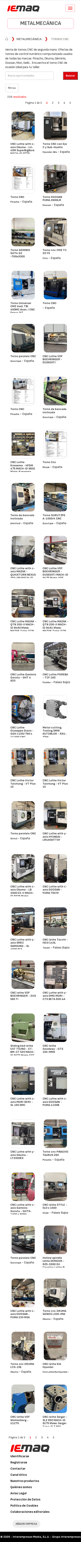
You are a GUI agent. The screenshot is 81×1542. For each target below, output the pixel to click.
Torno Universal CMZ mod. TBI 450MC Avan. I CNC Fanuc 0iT (22, 307)
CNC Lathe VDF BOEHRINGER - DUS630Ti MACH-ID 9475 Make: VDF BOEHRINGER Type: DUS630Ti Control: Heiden (55, 578)
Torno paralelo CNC (23, 356)
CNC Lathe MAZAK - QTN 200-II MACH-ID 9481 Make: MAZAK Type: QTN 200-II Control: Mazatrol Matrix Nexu (56, 631)
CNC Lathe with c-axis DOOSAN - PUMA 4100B (55, 1102)
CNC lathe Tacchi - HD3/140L (55, 941)
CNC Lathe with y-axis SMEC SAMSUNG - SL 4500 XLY (22, 944)
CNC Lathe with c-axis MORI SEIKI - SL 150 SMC (22, 1102)
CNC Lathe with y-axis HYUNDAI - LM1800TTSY (55, 837)
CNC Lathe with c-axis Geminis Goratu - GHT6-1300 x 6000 (22, 1209)
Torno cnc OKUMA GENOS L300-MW (54, 1312)
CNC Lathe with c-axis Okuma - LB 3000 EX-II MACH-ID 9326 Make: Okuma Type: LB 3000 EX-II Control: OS (23, 896)
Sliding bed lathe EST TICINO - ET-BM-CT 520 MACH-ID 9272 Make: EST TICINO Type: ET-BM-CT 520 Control (23, 1053)
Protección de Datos (25, 1499)
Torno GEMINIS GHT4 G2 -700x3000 (20, 253)
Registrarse (18, 1462)
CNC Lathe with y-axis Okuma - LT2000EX (22, 1155)
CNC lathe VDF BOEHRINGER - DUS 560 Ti (23, 996)
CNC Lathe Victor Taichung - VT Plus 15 (23, 783)
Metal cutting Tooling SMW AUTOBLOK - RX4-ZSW (55, 732)
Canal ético (18, 1475)
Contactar (18, 1469)
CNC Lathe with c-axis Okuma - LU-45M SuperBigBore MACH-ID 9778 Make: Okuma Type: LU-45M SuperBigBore (23, 153)
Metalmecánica (40, 23)
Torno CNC (17, 197)
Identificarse (19, 1456)
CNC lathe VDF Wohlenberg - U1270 (20, 1420)
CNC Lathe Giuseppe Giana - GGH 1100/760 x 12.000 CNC (22, 732)
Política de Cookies (24, 1506)
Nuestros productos (24, 1481)
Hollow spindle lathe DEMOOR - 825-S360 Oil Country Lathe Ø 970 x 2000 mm (54, 1264)
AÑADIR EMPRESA (26, 1524)
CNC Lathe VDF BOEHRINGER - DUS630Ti (53, 359)
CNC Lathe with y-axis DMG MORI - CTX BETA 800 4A (55, 996)
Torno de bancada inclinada (54, 410)
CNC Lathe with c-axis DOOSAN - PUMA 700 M (55, 890)
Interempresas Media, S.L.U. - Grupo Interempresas (47, 1537)
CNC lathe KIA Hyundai (52, 1365)
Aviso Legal (18, 1493)
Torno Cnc (49, 462)
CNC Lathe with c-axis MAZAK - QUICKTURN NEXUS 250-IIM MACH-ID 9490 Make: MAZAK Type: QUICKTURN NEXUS (23, 578)
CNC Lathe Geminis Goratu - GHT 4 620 (23, 678)
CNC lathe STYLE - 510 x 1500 (55, 1206)
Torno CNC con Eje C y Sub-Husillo (55, 145)
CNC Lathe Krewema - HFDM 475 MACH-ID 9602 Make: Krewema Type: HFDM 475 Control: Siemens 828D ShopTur (22, 471)
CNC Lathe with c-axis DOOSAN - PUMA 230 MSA (22, 1314)
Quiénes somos (21, 1487)
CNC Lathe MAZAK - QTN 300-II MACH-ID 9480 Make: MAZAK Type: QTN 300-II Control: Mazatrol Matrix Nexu (23, 631)
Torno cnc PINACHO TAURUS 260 (55, 1153)
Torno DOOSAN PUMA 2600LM (52, 198)
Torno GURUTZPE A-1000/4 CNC (54, 516)
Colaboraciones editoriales (29, 1512)
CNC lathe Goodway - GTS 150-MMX (53, 1049)
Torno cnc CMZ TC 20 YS (55, 251)
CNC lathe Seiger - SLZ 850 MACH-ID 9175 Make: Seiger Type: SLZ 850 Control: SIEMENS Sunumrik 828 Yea (55, 1424)
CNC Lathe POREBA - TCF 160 (55, 676)
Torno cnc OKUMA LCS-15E (22, 1365)
